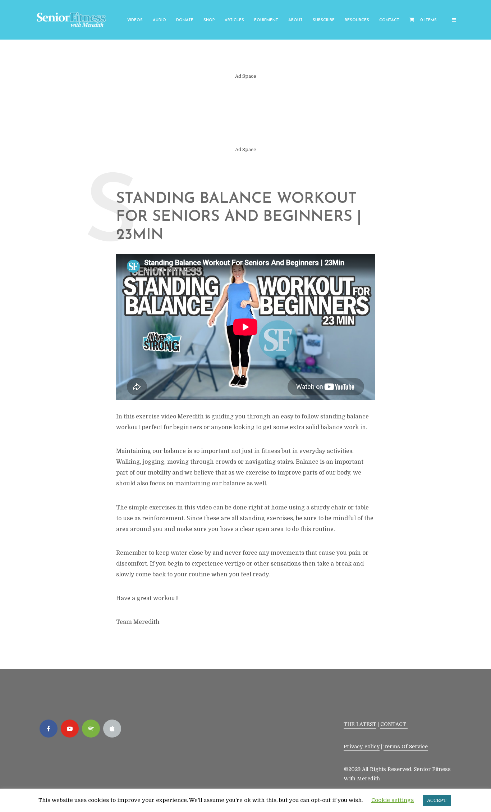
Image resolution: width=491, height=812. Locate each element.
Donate (184, 20)
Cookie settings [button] (392, 800)
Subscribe (324, 20)
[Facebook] (49, 729)
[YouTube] (70, 729)
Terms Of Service (406, 746)
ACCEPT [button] (436, 800)
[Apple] (112, 729)
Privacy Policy (362, 746)
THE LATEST (360, 724)
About (295, 20)
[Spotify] (91, 729)
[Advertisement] (245, 113)
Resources (357, 20)
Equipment (266, 20)
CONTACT (394, 724)
